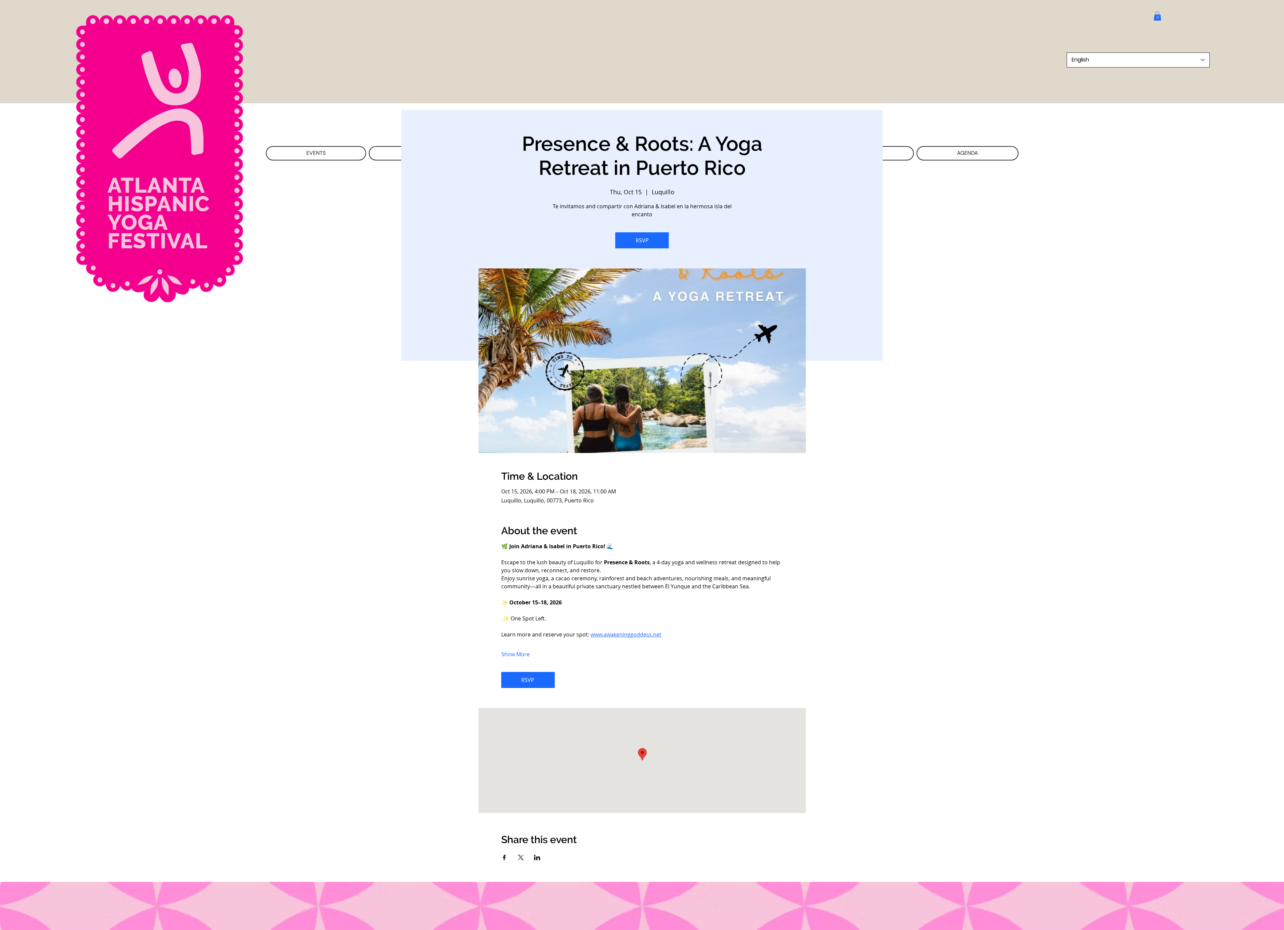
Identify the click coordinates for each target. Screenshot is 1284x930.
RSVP (642, 240)
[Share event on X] (521, 857)
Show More (515, 654)
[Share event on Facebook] (504, 857)
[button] (1157, 15)
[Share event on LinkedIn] (537, 857)
